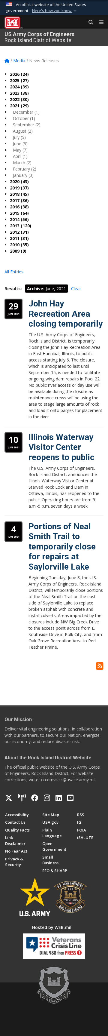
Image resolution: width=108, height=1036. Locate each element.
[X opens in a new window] (8, 797)
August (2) (23, 131)
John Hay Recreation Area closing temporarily (65, 314)
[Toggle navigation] (99, 22)
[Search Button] (88, 22)
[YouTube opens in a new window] (70, 797)
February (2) (24, 169)
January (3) (23, 175)
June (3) (20, 143)
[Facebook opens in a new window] (34, 797)
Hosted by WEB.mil (51, 927)
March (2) (22, 162)
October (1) (24, 118)
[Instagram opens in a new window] (47, 797)
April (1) (20, 156)
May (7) (20, 150)
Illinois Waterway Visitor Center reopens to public (61, 447)
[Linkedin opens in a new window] (59, 797)
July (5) (19, 137)
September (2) (26, 125)
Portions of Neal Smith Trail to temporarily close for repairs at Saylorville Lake (62, 546)
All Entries (13, 272)
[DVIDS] (22, 797)
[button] (55, 11)
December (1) (26, 112)
